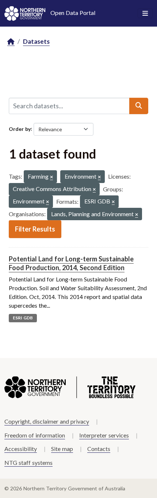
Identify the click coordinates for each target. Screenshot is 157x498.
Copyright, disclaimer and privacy (46, 421)
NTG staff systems (28, 462)
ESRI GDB (23, 317)
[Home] (11, 42)
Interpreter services (104, 435)
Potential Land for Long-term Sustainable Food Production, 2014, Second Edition (71, 263)
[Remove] (51, 177)
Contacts (98, 448)
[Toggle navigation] (145, 13)
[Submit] (138, 106)
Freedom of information (34, 435)
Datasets (36, 41)
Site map (62, 448)
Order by (20, 128)
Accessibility (20, 448)
